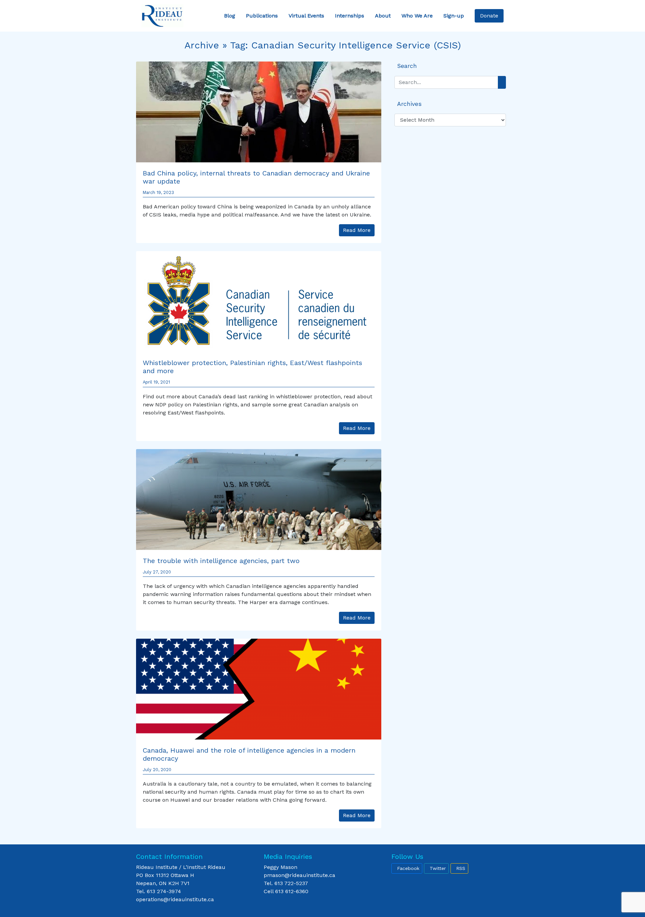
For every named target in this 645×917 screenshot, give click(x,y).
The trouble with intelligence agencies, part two (221, 561)
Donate (489, 15)
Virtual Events (306, 15)
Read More (357, 230)
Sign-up (453, 15)
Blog (229, 15)
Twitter (438, 868)
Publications (262, 15)
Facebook (408, 868)
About (383, 15)
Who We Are (417, 15)
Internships (349, 15)
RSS (460, 868)
